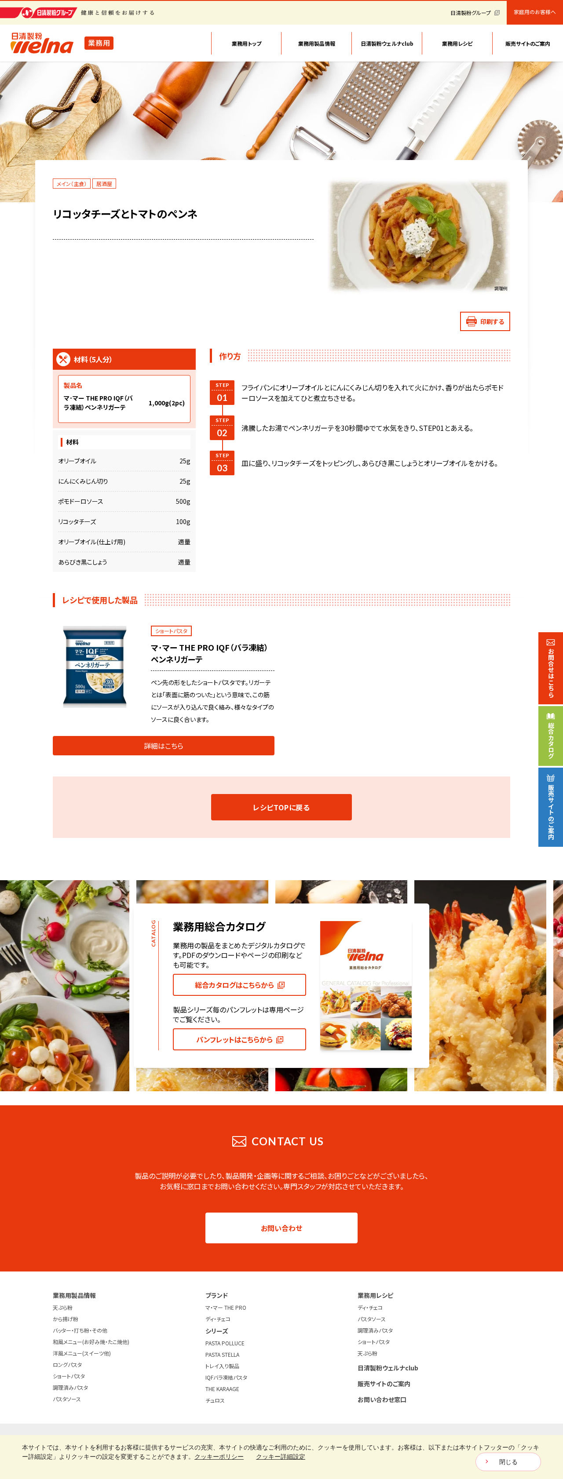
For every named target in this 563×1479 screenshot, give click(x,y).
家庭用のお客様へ (535, 12)
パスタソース (67, 1398)
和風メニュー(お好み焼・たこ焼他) (91, 1341)
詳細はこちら (163, 745)
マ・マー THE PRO (225, 1307)
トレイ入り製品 (222, 1366)
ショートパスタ (69, 1376)
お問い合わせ (281, 1228)
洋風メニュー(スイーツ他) (82, 1353)
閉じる (508, 1461)
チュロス (215, 1400)
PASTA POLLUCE (225, 1343)
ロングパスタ (67, 1364)
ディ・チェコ (217, 1318)
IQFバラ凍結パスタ (226, 1377)
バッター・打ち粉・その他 (80, 1330)
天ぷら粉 (63, 1307)
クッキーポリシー (219, 1456)
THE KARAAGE (222, 1388)
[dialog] (281, 1457)
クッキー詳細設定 (280, 1456)
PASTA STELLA (222, 1354)
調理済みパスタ (70, 1387)
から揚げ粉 (65, 1318)
